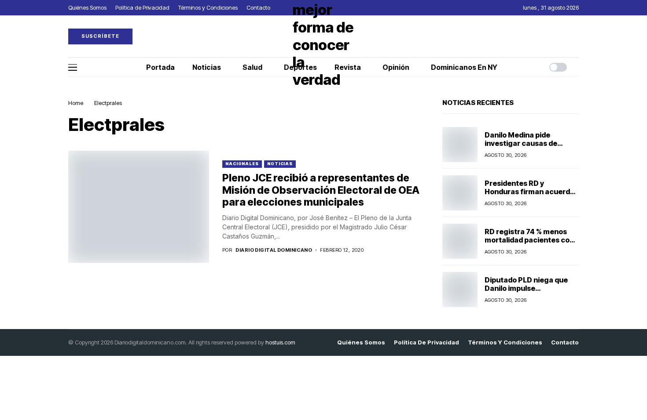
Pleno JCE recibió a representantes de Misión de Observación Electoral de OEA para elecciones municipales (320, 190)
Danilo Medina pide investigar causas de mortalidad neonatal (521, 143)
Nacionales (242, 163)
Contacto (565, 342)
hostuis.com (280, 342)
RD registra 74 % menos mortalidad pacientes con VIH (529, 240)
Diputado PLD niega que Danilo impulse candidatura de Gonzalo (526, 288)
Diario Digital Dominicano (273, 250)
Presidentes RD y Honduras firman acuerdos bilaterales (531, 191)
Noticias (280, 163)
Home (75, 102)
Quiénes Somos (361, 342)
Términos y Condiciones (505, 342)
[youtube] (576, 36)
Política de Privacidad (426, 342)
